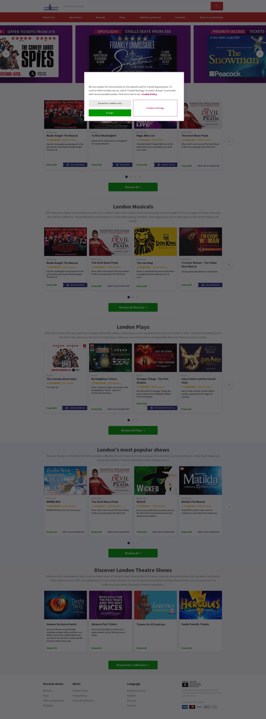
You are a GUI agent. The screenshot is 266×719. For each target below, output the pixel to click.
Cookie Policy (149, 94)
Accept (109, 112)
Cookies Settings (155, 108)
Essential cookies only (110, 103)
